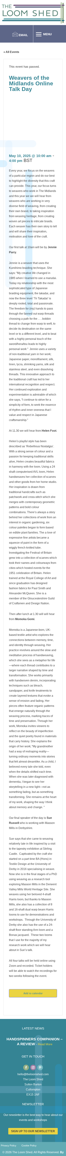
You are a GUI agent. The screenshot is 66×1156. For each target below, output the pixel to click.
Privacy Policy (8, 1145)
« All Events (11, 51)
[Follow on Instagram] (33, 1067)
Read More (45, 1044)
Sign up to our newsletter (33, 1131)
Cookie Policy (28, 1145)
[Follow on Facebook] (26, 1067)
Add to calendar (33, 993)
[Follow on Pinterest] (40, 1067)
